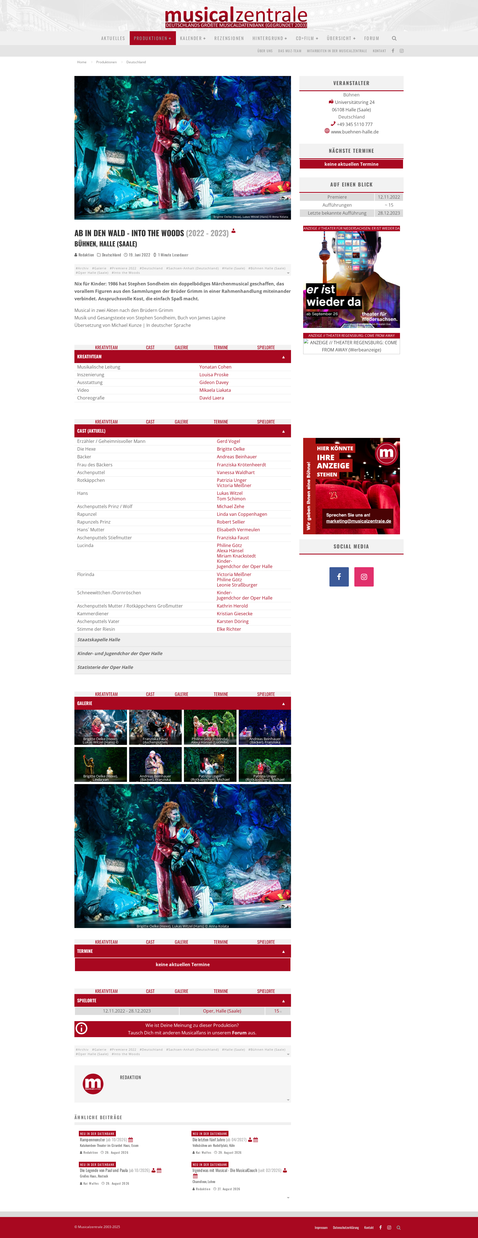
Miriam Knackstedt (236, 556)
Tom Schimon (231, 499)
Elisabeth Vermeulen (238, 530)
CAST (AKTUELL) (91, 430)
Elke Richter (229, 629)
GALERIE (84, 703)
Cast (150, 347)
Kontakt (379, 50)
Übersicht (339, 38)
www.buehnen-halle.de (355, 132)
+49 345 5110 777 (355, 124)
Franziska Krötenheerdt (241, 465)
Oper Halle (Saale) (93, 272)
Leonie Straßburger (237, 585)
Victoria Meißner (234, 485)
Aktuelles (113, 38)
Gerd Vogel (228, 441)
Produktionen (151, 38)
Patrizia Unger (232, 480)
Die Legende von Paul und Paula (115, 1167)
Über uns (265, 50)
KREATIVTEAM (89, 356)
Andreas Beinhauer (237, 457)
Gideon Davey (213, 382)
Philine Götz (229, 545)
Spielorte (266, 347)
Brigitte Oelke (231, 449)
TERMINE (85, 951)
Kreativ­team (106, 347)
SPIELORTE (86, 1000)
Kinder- (224, 561)
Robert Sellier (231, 522)
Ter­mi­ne (221, 347)
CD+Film (305, 38)
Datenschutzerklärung (346, 1227)
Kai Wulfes (203, 1152)
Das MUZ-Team (289, 50)
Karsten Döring (233, 621)
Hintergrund (268, 38)
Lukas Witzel (230, 493)
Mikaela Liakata (215, 390)
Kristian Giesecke (235, 614)
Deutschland (111, 254)
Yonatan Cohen (215, 367)
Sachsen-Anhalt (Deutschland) (193, 268)
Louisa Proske (213, 375)
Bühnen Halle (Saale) (268, 268)
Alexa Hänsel (230, 551)
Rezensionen (229, 38)
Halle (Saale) (234, 268)
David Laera (211, 398)
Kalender (191, 38)
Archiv (83, 268)
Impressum (321, 1227)
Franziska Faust (233, 538)
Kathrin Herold (232, 606)
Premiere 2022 (124, 268)
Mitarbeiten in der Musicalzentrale (337, 50)
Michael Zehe (230, 506)
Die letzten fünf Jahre (219, 1136)
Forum (372, 38)
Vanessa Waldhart (236, 472)
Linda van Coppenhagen (242, 514)
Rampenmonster (103, 1136)
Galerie (100, 268)
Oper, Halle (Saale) (222, 1011)
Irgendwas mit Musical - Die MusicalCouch (237, 1167)
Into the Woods (127, 272)
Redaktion (85, 254)
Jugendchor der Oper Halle (244, 566)
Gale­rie (181, 347)
